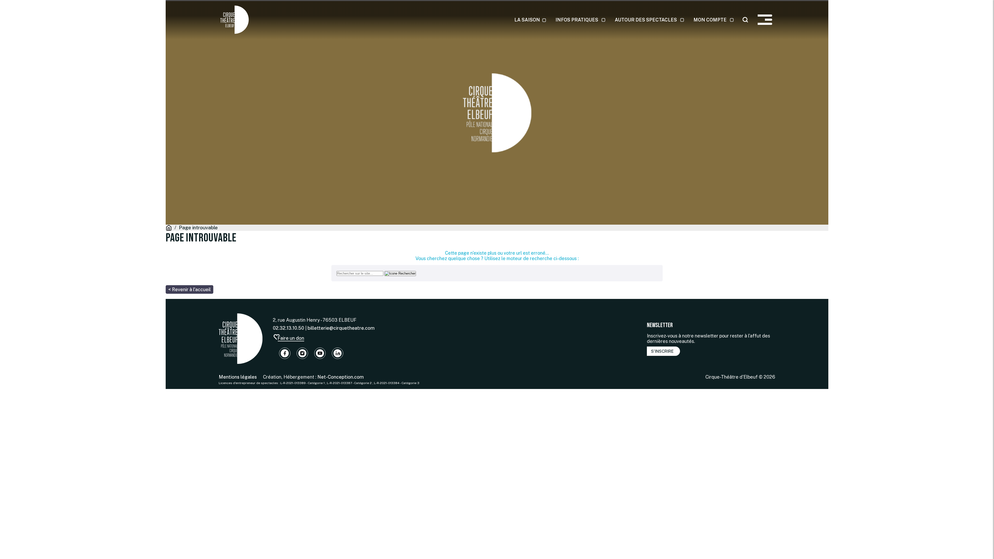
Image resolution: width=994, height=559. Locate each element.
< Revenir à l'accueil (189, 289)
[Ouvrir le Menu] (765, 19)
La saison (527, 20)
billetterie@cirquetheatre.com (341, 328)
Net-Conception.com (340, 377)
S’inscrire (662, 351)
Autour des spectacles (646, 20)
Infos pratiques (577, 20)
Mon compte (710, 20)
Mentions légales (238, 377)
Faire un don (290, 338)
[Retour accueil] (240, 338)
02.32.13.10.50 (288, 328)
